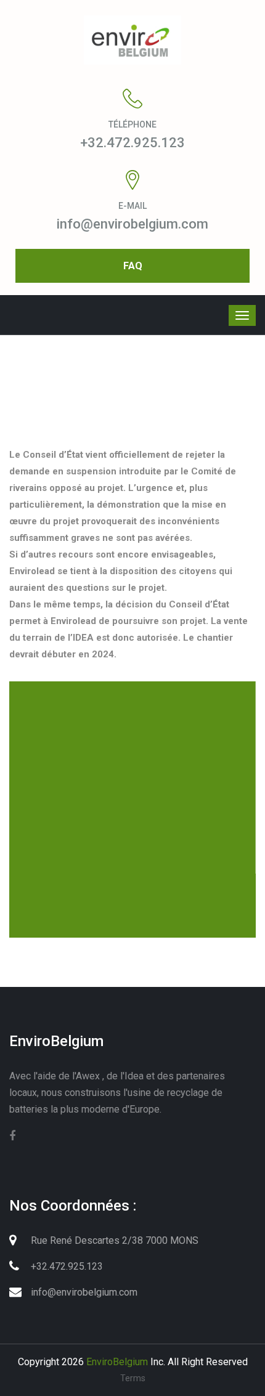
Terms (132, 1378)
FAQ (133, 266)
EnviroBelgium (117, 1362)
